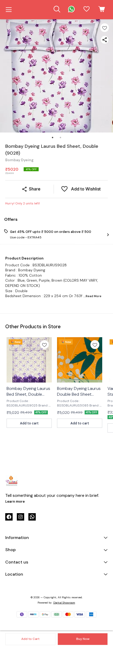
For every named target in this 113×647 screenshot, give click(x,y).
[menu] (9, 10)
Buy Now (82, 639)
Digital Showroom (64, 602)
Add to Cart (30, 639)
